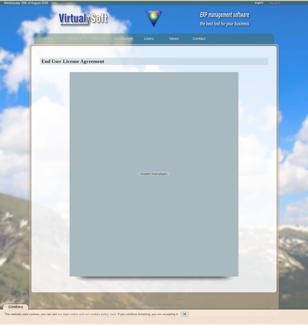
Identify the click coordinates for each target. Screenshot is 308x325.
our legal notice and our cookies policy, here (87, 314)
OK (185, 314)
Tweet (178, 300)
